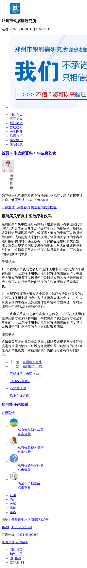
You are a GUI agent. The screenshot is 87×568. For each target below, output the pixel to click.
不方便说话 (18, 388)
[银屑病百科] (14, 443)
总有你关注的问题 (31, 465)
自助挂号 (16, 127)
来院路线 (16, 144)
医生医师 (16, 131)
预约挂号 (16, 554)
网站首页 (16, 114)
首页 (5, 153)
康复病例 (16, 140)
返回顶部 (8, 542)
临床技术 (16, 136)
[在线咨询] (14, 479)
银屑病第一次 (32, 366)
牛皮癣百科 (23, 153)
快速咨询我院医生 (44, 207)
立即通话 (16, 562)
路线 (13, 512)
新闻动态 (16, 123)
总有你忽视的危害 (31, 447)
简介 (13, 499)
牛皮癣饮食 (46, 153)
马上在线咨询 (19, 395)
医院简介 (16, 118)
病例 (13, 508)
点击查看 (24, 434)
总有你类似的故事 (31, 429)
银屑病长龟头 (32, 362)
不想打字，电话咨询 (24, 373)
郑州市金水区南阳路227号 (30, 519)
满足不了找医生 (29, 483)
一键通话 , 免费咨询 (16, 207)
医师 (13, 503)
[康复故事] (14, 426)
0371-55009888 (20, 381)
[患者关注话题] (14, 461)
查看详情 (8, 413)
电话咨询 (21, 542)
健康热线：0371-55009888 (29, 199)
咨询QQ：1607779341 (17, 527)
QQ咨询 (15, 558)
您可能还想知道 (15, 404)
